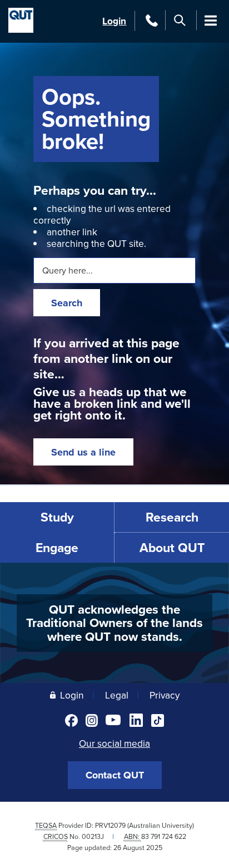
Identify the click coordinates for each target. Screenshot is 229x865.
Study (57, 517)
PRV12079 (110, 825)
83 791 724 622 (163, 836)
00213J (93, 836)
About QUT (172, 547)
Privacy (165, 695)
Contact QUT (115, 775)
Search (66, 303)
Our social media (114, 743)
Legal (116, 695)
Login (114, 21)
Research (172, 517)
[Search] (180, 20)
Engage (57, 547)
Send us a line (83, 452)
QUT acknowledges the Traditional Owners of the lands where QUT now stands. (114, 622)
